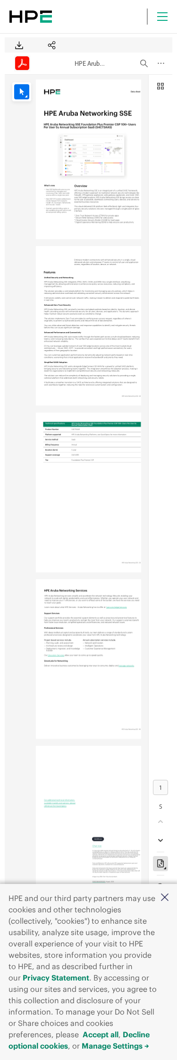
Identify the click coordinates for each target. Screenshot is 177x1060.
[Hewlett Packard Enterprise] (30, 16)
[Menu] (162, 16)
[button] (165, 897)
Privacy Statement (56, 977)
